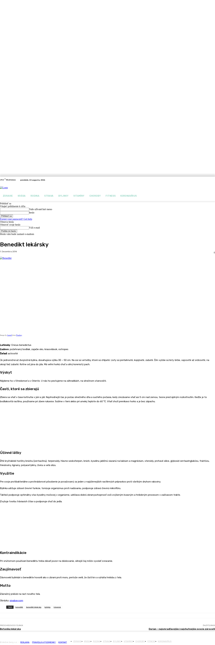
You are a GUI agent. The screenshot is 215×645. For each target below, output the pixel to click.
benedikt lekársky (33, 607)
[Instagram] (213, 180)
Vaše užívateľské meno (40, 209)
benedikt (19, 607)
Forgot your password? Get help (16, 219)
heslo (31, 212)
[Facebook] (209, 180)
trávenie (57, 607)
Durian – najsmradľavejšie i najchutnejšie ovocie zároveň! (182, 629)
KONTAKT (62, 642)
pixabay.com (16, 600)
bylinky (48, 607)
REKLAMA (24, 642)
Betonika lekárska (10, 629)
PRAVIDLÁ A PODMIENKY (44, 642)
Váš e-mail (34, 227)
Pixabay (19, 335)
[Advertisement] (23, 425)
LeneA (9, 335)
